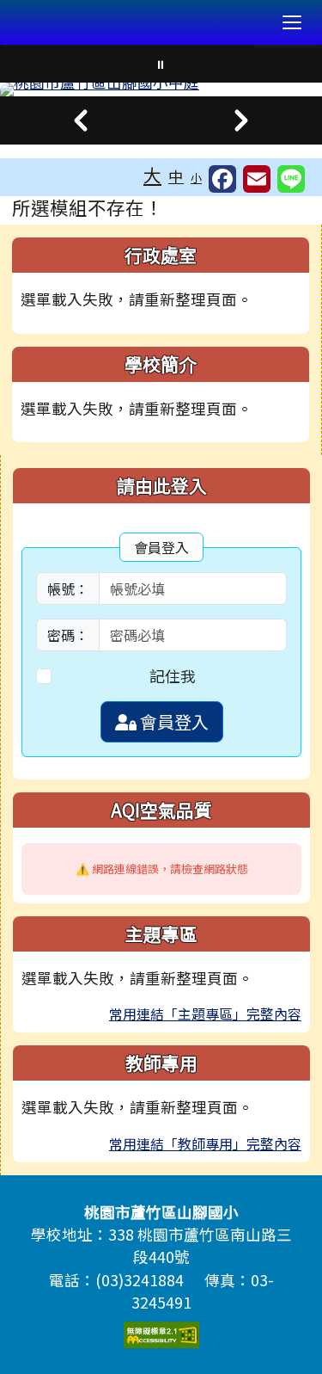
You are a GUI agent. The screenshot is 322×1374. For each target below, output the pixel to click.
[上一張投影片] (80, 120)
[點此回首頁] (161, 89)
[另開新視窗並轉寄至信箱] (256, 179)
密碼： (67, 635)
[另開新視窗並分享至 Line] (291, 179)
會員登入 (173, 721)
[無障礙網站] (161, 1332)
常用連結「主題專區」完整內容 (205, 1013)
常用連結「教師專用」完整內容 (205, 1143)
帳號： (67, 588)
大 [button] (152, 175)
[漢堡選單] (292, 22)
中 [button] (176, 176)
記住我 (172, 676)
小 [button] (196, 177)
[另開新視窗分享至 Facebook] (222, 179)
